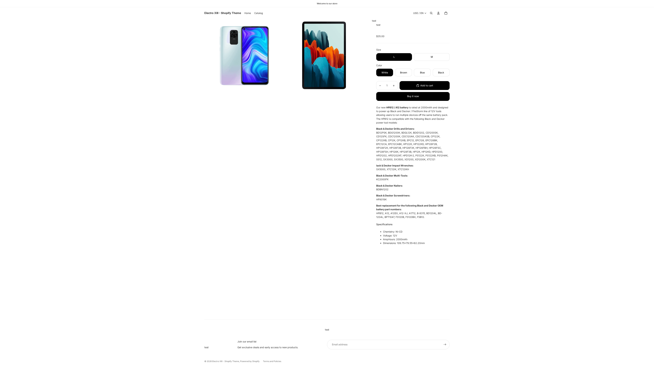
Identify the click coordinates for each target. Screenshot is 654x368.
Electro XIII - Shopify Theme (225, 361)
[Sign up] (445, 344)
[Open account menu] (438, 13)
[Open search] (431, 13)
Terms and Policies (272, 361)
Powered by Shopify (250, 361)
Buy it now (413, 96)
